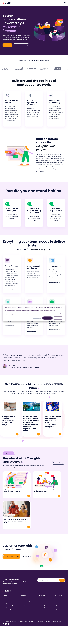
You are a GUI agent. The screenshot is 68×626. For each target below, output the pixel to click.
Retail (22, 598)
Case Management (7, 610)
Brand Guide (47, 621)
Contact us (57, 602)
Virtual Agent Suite (7, 602)
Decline (58, 318)
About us (57, 598)
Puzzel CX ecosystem (7, 598)
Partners (57, 600)
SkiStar (40, 608)
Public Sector (24, 602)
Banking (23, 610)
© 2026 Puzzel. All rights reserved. (9, 621)
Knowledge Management (8, 606)
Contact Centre (6, 600)
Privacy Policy (20, 621)
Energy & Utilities (25, 608)
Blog (56, 608)
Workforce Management (8, 608)
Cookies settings (37, 318)
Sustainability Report (57, 621)
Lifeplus (41, 600)
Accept (47, 318)
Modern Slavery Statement (30, 621)
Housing (23, 604)
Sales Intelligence (7, 612)
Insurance (23, 612)
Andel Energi (42, 604)
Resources (57, 606)
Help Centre (57, 604)
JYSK (40, 598)
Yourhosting (42, 606)
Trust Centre (40, 621)
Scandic (41, 602)
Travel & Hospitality (25, 600)
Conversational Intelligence (9, 604)
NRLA (40, 610)
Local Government (25, 606)
